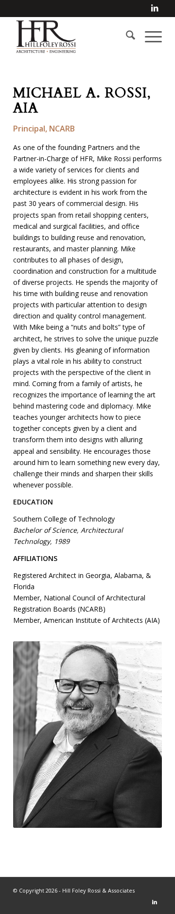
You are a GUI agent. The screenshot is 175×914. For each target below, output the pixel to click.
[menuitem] (125, 36)
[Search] (125, 36)
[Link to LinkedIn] (154, 7)
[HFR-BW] (72, 36)
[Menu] (148, 36)
